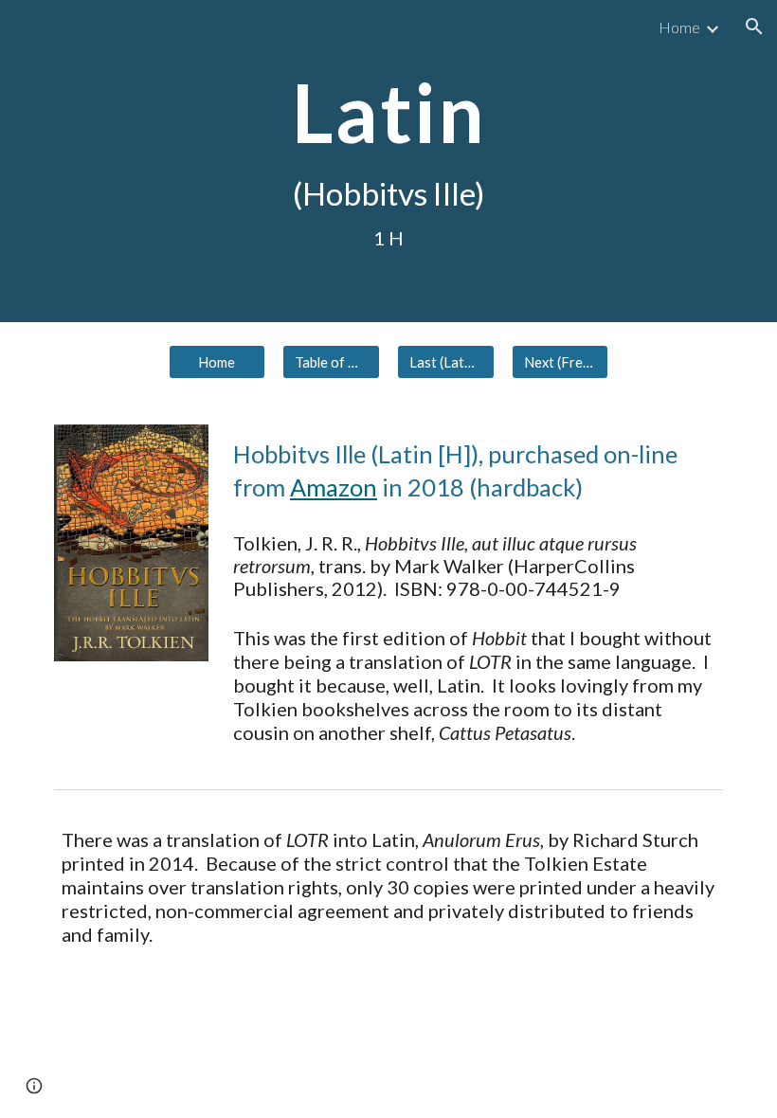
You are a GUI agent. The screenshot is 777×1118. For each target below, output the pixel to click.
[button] (754, 26)
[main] (388, 161)
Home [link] (679, 27)
